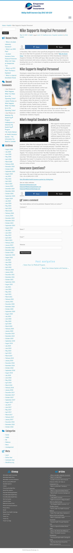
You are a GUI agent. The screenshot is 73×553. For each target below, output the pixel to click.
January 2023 (9, 245)
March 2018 (8, 385)
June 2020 (8, 319)
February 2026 (9, 164)
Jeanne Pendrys (10, 101)
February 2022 (9, 270)
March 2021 (8, 297)
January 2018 (9, 390)
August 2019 (9, 343)
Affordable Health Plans (9, 477)
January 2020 (9, 331)
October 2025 (9, 169)
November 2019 (10, 336)
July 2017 (8, 405)
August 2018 (9, 373)
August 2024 (9, 198)
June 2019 (8, 348)
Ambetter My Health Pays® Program (9, 117)
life (6, 440)
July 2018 (8, 375)
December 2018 (9, 363)
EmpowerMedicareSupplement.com (30, 187)
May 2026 (8, 157)
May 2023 (8, 235)
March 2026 (8, 161)
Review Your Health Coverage (10, 512)
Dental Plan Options (8, 490)
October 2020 (9, 309)
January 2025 (9, 186)
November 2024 (10, 191)
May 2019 (8, 351)
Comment (23, 207)
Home (4, 25)
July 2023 (8, 230)
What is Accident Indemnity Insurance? (10, 44)
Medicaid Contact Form (8, 503)
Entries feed (8, 457)
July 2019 (8, 346)
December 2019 (9, 333)
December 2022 (9, 247)
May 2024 (8, 206)
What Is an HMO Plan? (56, 477)
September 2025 (10, 171)
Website (22, 245)
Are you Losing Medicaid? (9, 481)
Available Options (7, 484)
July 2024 (8, 201)
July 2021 (8, 287)
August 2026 (9, 149)
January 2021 (9, 301)
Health (9, 25)
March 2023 (8, 240)
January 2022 (9, 272)
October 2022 (9, 252)
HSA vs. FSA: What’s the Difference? (59, 531)
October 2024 (9, 193)
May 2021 (8, 292)
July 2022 (8, 260)
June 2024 (8, 203)
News (7, 444)
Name (22, 229)
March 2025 (8, 184)
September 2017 (10, 400)
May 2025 (8, 179)
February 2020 (9, 328)
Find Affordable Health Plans (10, 494)
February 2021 (9, 299)
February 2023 (9, 243)
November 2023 (10, 220)
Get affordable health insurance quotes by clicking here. (36, 179)
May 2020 (8, 321)
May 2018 (8, 380)
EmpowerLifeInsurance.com (28, 185)
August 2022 (9, 257)
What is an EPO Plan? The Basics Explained (10, 70)
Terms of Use (6, 514)
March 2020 (8, 326)
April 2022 (8, 267)
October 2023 (9, 223)
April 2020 (8, 324)
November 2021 (10, 277)
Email (22, 237)
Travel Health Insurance (56, 497)
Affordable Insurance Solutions (11, 479)
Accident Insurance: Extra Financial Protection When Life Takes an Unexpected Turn (59, 482)
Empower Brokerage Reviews (10, 492)
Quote (4, 510)
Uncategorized (9, 447)
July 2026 (8, 152)
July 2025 (8, 176)
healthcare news (47, 35)
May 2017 (8, 410)
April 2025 (8, 181)
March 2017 (8, 414)
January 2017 (9, 419)
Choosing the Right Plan (9, 488)
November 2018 (10, 365)
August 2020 (9, 314)
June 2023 (8, 233)
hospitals (54, 35)
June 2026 (8, 154)
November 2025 (10, 166)
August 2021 (9, 284)
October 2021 (9, 279)
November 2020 (10, 306)
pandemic (60, 35)
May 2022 (8, 265)
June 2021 (8, 289)
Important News (7, 501)
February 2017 (9, 417)
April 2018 (8, 383)
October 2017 (9, 397)
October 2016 (9, 427)
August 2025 (9, 174)
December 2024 (9, 188)
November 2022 (10, 250)
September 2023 (10, 225)
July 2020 (8, 316)
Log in (7, 455)
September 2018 (10, 370)
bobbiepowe (9, 122)
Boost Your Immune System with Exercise (55, 268)
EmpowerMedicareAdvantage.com (30, 189)
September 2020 (10, 311)
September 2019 (10, 341)
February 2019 (9, 358)
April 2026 (8, 159)
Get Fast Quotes (7, 499)
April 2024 (8, 208)
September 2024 (10, 196)
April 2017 (8, 412)
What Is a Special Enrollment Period (59, 491)
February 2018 (9, 387)
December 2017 (9, 392)
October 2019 (9, 338)
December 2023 (9, 218)
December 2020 (9, 304)
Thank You (5, 516)
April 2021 (8, 294)
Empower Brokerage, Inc (32, 550)
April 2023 (8, 238)
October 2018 (9, 368)
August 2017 (9, 402)
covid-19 (39, 35)
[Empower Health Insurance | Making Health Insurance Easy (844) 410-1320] (36, 6)
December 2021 (9, 274)
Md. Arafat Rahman (11, 132)
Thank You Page (7, 521)
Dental (7, 435)
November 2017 (10, 395)
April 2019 (8, 353)
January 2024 (9, 216)
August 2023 (9, 228)
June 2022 (8, 262)
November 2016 (10, 424)
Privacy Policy (6, 508)
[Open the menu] (69, 17)
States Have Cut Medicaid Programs (33, 265)
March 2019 (8, 356)
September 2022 (10, 255)
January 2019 (9, 360)
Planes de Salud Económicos (10, 505)
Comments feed (9, 460)
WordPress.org (9, 462)
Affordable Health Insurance (10, 475)
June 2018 (8, 378)
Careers (5, 486)
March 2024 (8, 211)
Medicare (7, 442)
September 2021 (10, 282)
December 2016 (9, 422)
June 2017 (8, 407)
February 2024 (9, 213)
